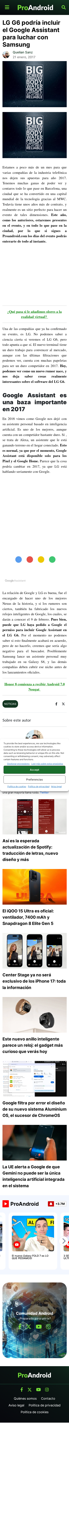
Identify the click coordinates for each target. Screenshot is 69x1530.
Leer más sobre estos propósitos (47, 763)
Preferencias (34, 779)
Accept (34, 769)
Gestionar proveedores (18, 763)
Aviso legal (56, 786)
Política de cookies (16, 786)
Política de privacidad (38, 786)
